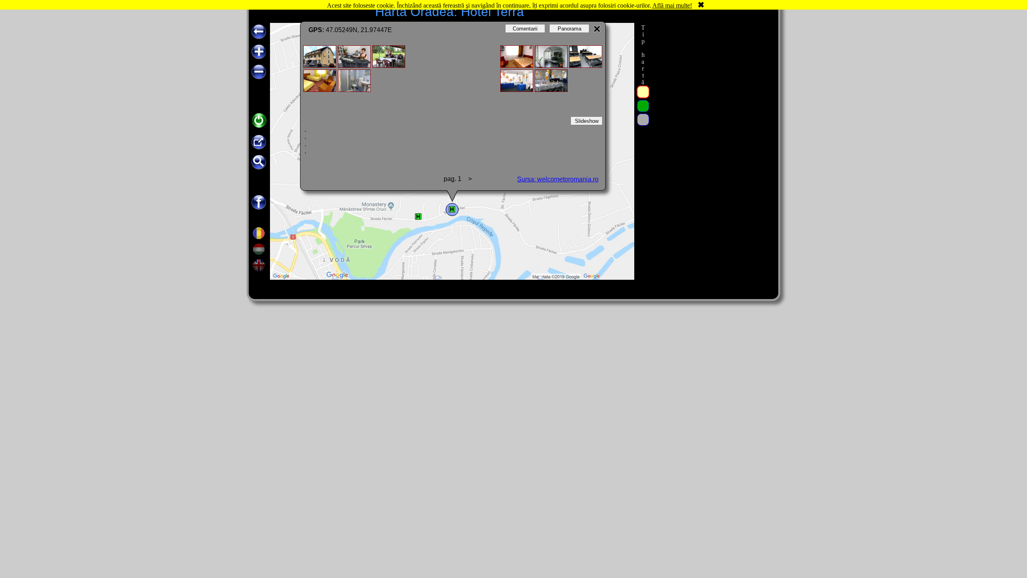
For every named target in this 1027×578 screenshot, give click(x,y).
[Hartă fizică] (643, 120)
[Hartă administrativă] (643, 91)
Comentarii (525, 29)
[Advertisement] (711, 143)
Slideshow (587, 121)
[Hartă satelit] (643, 106)
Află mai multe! (672, 5)
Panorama (569, 29)
